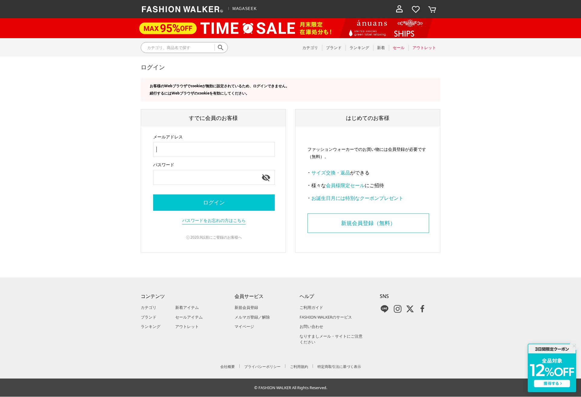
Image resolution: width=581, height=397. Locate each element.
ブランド (148, 317)
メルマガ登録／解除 (252, 317)
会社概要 (227, 366)
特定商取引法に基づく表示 (339, 366)
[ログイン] (399, 9)
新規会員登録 (246, 307)
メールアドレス (168, 137)
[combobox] (214, 149)
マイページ (244, 326)
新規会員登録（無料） (368, 223)
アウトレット (187, 326)
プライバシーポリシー (262, 366)
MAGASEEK (244, 8)
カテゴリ (148, 307)
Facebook (422, 309)
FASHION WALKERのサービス (326, 317)
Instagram (397, 309)
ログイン (214, 202)
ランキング (150, 326)
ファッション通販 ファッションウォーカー (182, 9)
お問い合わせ (311, 326)
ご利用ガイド (311, 307)
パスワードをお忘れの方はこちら (214, 220)
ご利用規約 (299, 366)
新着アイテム (187, 307)
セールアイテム (189, 317)
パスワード (163, 164)
